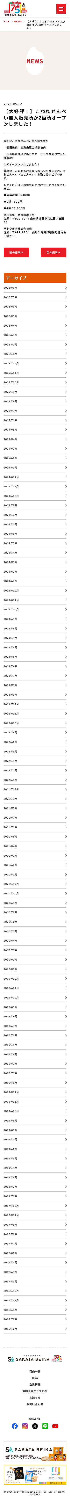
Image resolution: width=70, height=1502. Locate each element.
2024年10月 (11, 496)
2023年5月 (11, 656)
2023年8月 (11, 628)
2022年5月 (11, 751)
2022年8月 (11, 732)
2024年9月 (11, 505)
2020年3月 (11, 950)
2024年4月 (11, 553)
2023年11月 (11, 600)
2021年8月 (11, 808)
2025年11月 (11, 373)
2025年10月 (11, 382)
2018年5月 (11, 1158)
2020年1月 (11, 969)
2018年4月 (11, 1168)
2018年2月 (11, 1186)
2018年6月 (11, 1149)
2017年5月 (11, 1262)
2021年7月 (11, 817)
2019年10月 (11, 997)
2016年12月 (11, 1291)
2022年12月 (11, 704)
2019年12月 (11, 978)
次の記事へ (53, 252)
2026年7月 (11, 297)
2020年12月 (11, 884)
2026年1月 (11, 354)
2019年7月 (11, 1026)
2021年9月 (11, 799)
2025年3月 (11, 448)
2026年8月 (11, 287)
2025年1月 (11, 467)
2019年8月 (11, 1016)
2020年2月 (11, 959)
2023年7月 (11, 638)
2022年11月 (11, 713)
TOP (7, 21)
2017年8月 (11, 1234)
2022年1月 (11, 780)
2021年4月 (11, 846)
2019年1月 (11, 1083)
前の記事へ (16, 252)
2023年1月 (11, 694)
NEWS (18, 21)
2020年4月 (11, 940)
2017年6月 (11, 1253)
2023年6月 (11, 647)
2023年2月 (11, 685)
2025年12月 (11, 363)
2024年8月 (11, 515)
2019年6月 (11, 1035)
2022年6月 (11, 742)
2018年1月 (11, 1196)
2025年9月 (11, 392)
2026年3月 (11, 335)
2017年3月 (11, 1272)
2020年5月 (11, 931)
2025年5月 (11, 429)
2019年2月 (11, 1073)
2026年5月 (11, 316)
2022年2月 (11, 770)
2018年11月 (11, 1101)
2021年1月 (11, 874)
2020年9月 (11, 903)
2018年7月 (11, 1139)
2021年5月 (11, 836)
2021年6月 (11, 827)
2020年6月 (11, 922)
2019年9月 (11, 1007)
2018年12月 (11, 1092)
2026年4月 (11, 325)
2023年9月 (11, 619)
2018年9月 (11, 1120)
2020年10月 (11, 893)
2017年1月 (11, 1281)
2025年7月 (11, 410)
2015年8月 (11, 1319)
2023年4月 (11, 666)
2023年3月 (11, 676)
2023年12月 (11, 590)
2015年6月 (11, 1329)
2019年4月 (11, 1054)
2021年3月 (11, 855)
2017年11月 (11, 1215)
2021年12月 (11, 789)
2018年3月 (11, 1177)
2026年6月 (11, 306)
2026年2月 (11, 344)
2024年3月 (11, 562)
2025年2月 (11, 458)
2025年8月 (11, 401)
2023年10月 (11, 609)
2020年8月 (11, 912)
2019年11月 (11, 988)
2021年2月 (11, 865)
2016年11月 (11, 1300)
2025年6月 (11, 420)
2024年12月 (11, 477)
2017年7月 (11, 1243)
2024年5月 (11, 543)
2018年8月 (11, 1130)
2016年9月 (11, 1310)
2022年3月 (11, 761)
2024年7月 (11, 524)
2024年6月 (11, 533)
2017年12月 (11, 1206)
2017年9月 (11, 1224)
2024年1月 (11, 581)
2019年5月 (11, 1045)
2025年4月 (11, 439)
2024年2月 (11, 571)
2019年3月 (11, 1063)
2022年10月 (11, 723)
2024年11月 (11, 486)
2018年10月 (11, 1111)
